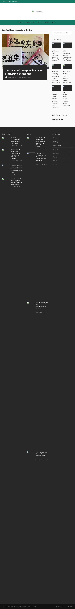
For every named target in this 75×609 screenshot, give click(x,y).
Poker (38, 22)
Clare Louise (12, 77)
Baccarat (56, 138)
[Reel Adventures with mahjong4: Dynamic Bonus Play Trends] (56, 45)
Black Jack (29, 22)
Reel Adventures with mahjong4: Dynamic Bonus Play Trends (55, 55)
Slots (53, 22)
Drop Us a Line (7, 1)
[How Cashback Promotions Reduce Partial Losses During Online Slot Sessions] (67, 45)
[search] (72, 1)
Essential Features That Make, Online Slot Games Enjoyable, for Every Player (56, 77)
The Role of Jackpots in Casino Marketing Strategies (24, 72)
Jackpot (46, 22)
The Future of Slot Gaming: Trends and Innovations (41, 453)
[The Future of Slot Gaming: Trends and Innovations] (31, 524)
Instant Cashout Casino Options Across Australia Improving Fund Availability (55, 100)
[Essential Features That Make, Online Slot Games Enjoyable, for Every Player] (56, 66)
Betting (55, 142)
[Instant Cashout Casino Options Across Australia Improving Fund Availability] (56, 88)
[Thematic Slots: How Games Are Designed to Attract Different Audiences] (31, 225)
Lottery (55, 157)
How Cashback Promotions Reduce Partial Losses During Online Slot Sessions (67, 55)
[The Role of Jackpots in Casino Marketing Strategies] (25, 51)
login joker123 (57, 119)
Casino (20, 22)
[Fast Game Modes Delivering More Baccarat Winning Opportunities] (67, 66)
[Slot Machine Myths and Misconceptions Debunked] (31, 375)
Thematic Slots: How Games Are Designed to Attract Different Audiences (41, 156)
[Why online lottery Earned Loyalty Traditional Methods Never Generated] (67, 88)
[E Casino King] (37, 11)
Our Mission (15, 1)
